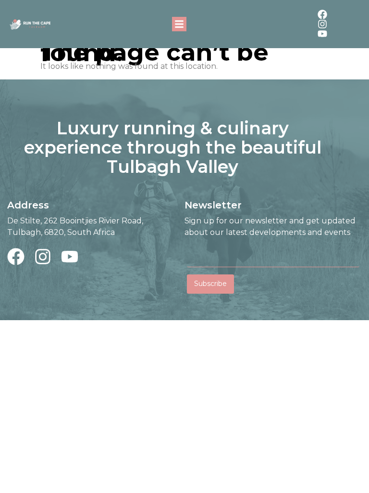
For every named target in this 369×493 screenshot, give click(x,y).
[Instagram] (322, 24)
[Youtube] (322, 34)
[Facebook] (322, 14)
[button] (179, 24)
